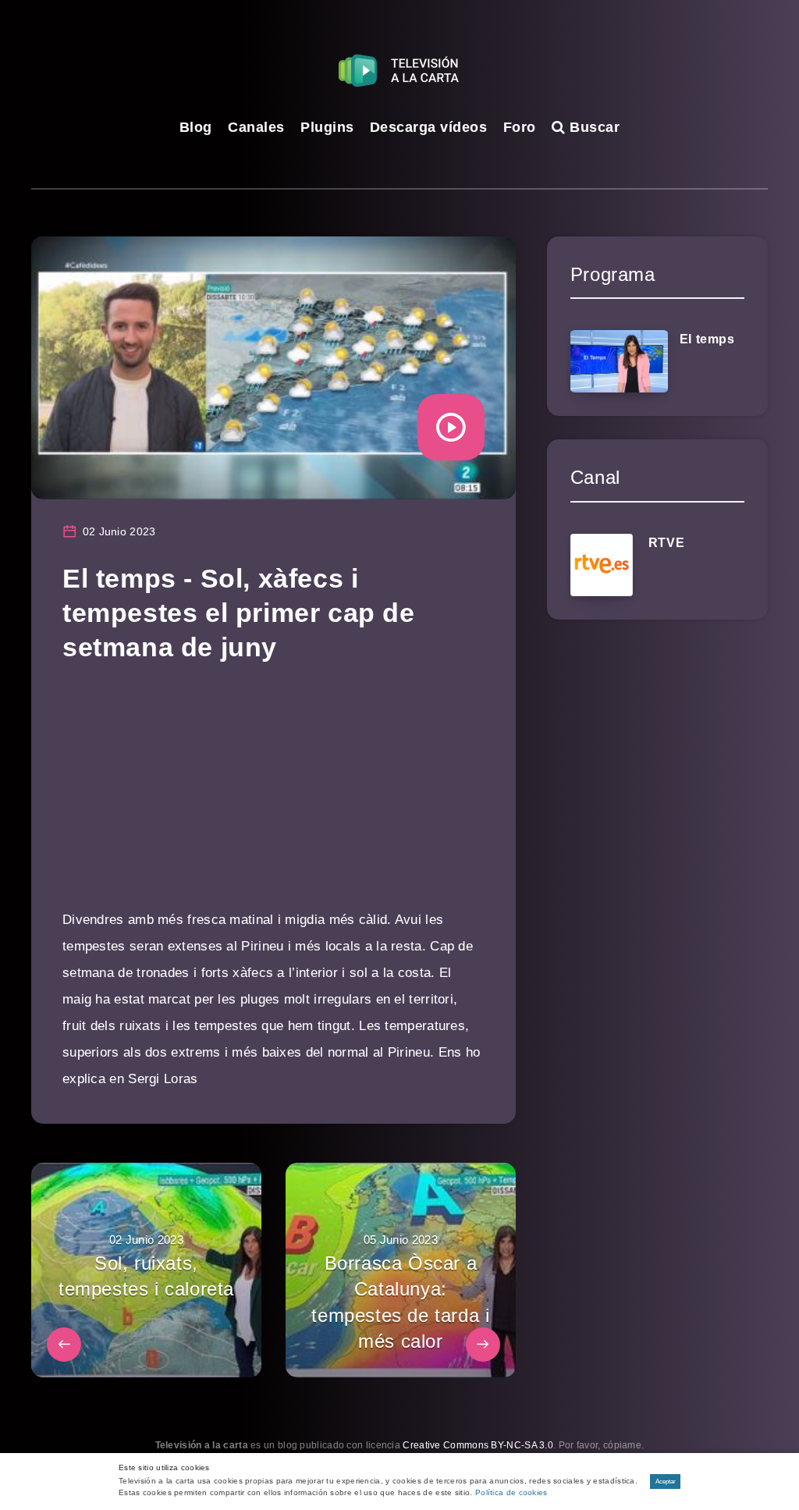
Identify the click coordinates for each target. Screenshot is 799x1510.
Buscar (593, 127)
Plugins (327, 127)
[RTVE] (601, 565)
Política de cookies (511, 1492)
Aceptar (665, 1481)
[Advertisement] (273, 797)
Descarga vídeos (429, 127)
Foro (519, 127)
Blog (195, 127)
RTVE (666, 542)
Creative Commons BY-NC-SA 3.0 (478, 1445)
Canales (256, 127)
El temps (707, 339)
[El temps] (619, 361)
